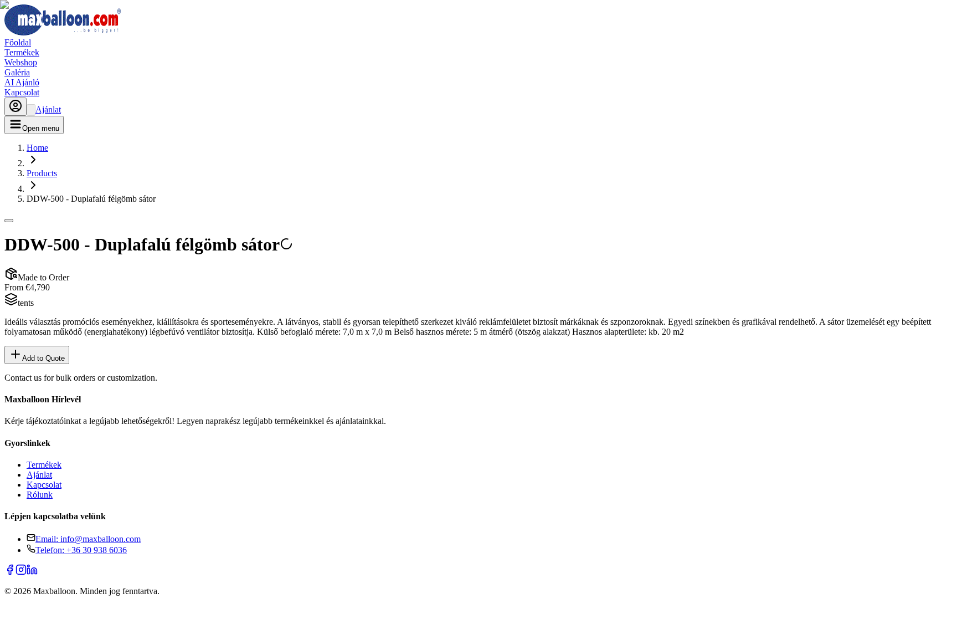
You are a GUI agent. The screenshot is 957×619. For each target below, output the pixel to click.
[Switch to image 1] (8, 220)
